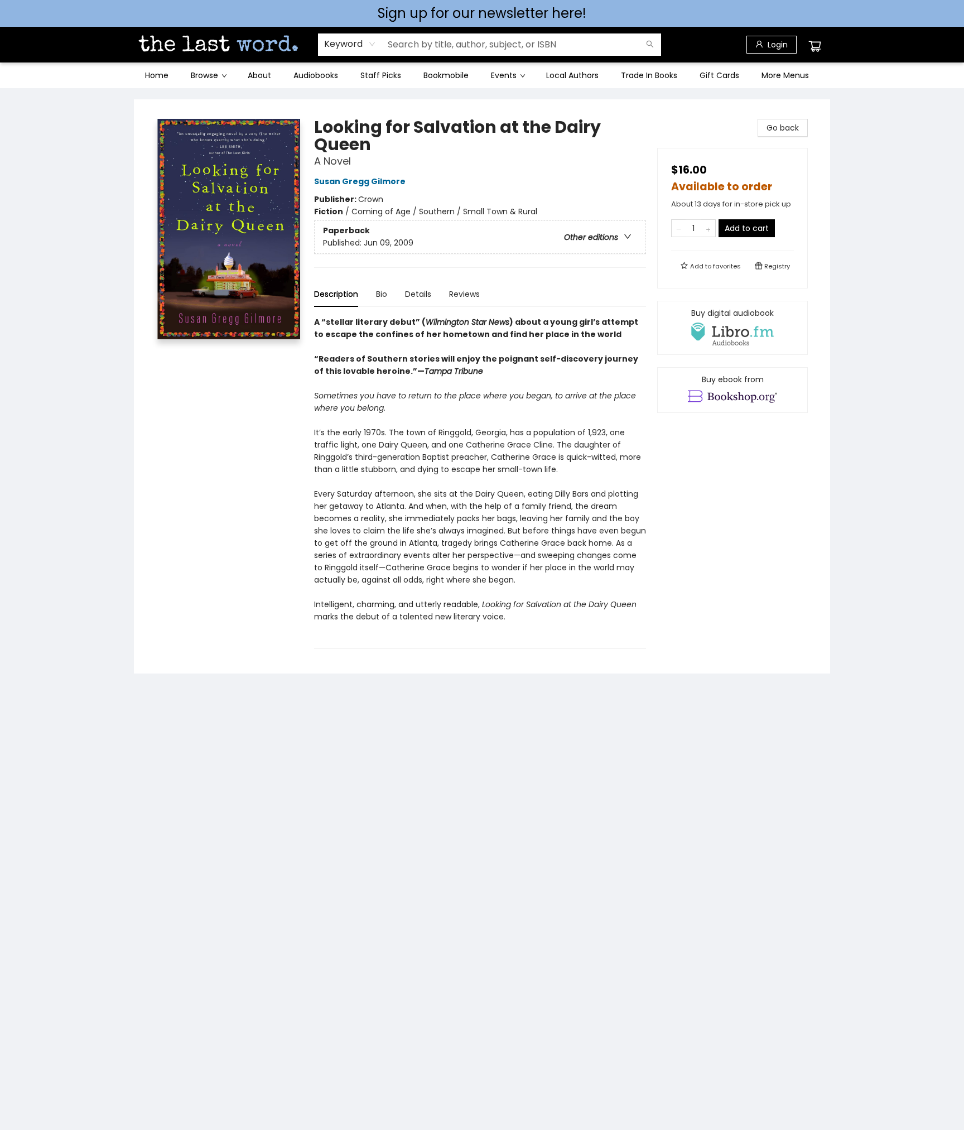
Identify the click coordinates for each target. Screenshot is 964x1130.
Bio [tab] (381, 294)
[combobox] (350, 44)
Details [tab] (418, 294)
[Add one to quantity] (708, 228)
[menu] (482, 75)
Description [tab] (336, 294)
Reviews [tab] (464, 294)
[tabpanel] (480, 482)
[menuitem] (157, 75)
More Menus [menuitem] (785, 75)
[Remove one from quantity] (679, 228)
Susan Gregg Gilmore (360, 181)
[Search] (650, 44)
